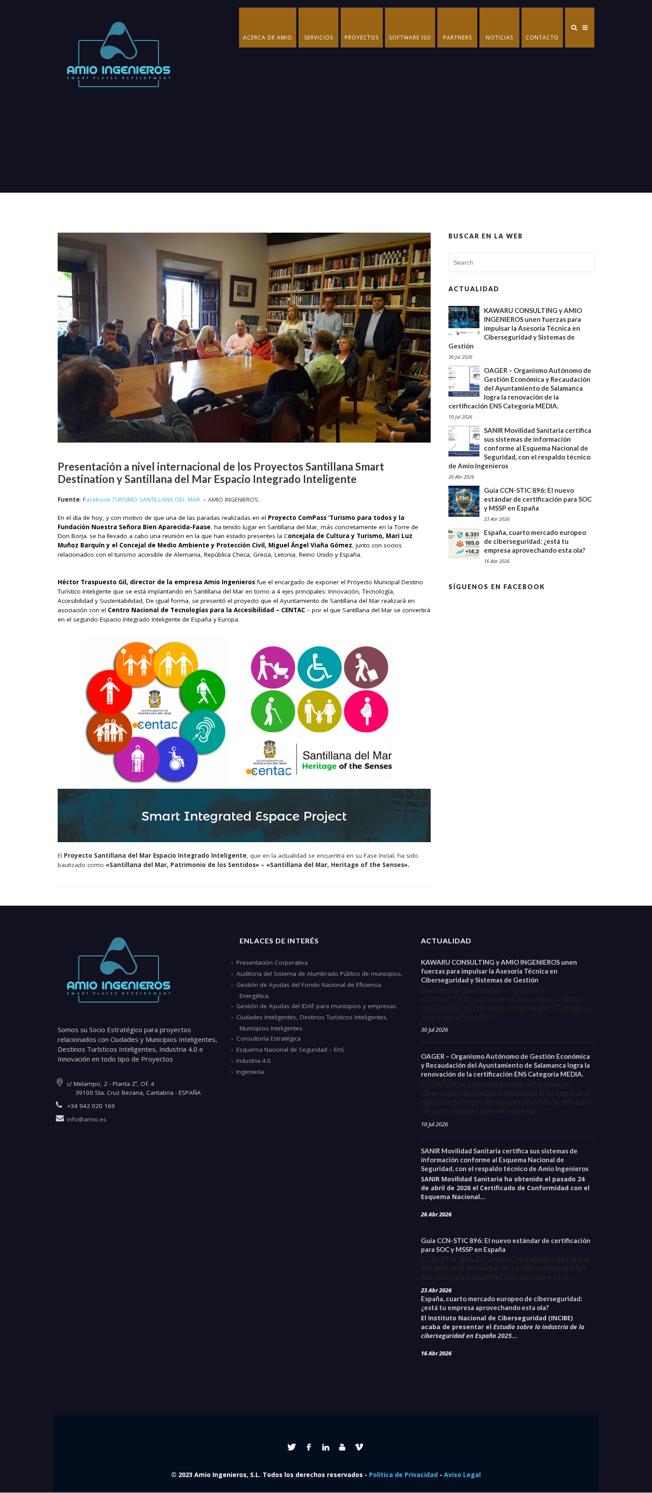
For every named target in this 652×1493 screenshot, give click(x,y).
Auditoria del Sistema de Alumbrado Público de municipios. (319, 974)
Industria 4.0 (253, 1061)
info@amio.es (86, 1119)
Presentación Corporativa (272, 962)
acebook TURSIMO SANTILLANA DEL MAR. (143, 499)
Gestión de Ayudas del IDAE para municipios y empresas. (316, 1006)
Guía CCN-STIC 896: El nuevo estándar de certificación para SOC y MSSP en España (538, 499)
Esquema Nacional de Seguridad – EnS (290, 1049)
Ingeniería (250, 1072)
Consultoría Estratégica (268, 1038)
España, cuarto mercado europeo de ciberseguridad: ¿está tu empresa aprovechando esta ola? (535, 541)
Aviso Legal (462, 1474)
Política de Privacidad (403, 1474)
